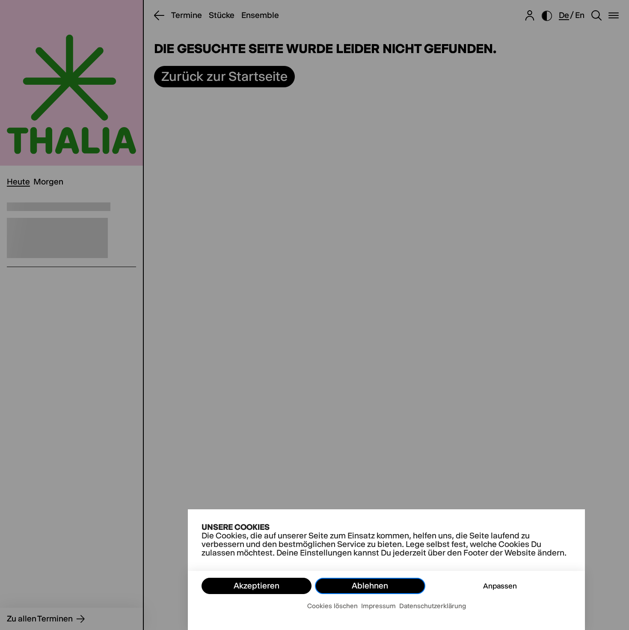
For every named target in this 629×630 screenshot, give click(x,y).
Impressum (378, 606)
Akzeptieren (256, 586)
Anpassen (500, 586)
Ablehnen (370, 586)
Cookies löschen (332, 606)
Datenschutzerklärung (432, 606)
